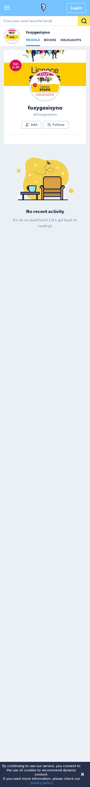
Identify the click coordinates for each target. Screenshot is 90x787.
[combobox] (45, 21)
